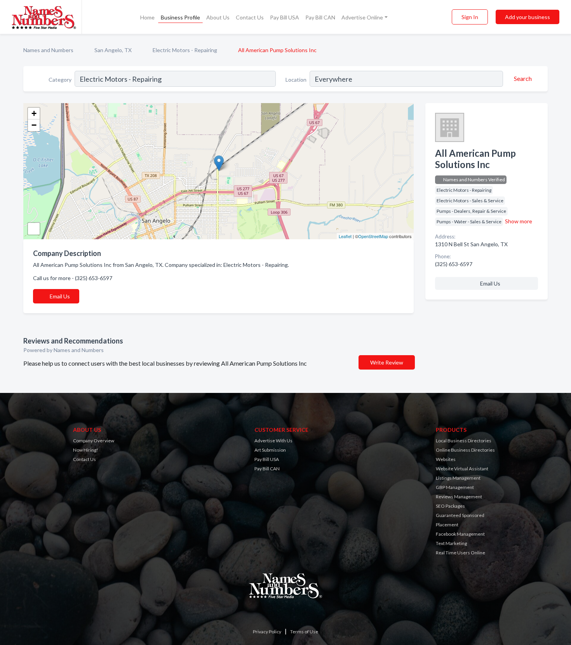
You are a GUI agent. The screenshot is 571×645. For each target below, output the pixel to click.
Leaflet (345, 236)
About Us (218, 17)
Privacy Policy (267, 631)
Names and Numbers (48, 50)
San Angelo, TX (113, 50)
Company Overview (93, 440)
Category (60, 79)
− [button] (34, 125)
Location (296, 79)
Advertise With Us (273, 440)
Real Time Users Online (460, 553)
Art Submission (270, 450)
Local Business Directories (463, 440)
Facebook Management (460, 534)
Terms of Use (304, 631)
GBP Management (455, 487)
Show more (518, 221)
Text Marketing (451, 543)
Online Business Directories (465, 450)
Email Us (60, 296)
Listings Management (458, 478)
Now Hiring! (85, 450)
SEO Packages (450, 506)
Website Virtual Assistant (462, 468)
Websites (446, 459)
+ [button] (34, 113)
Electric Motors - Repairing (185, 50)
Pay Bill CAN (320, 17)
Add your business (527, 17)
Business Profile (180, 17)
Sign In (469, 17)
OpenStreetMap (373, 236)
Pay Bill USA (284, 17)
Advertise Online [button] (362, 17)
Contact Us (250, 17)
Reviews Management (459, 497)
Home (147, 17)
